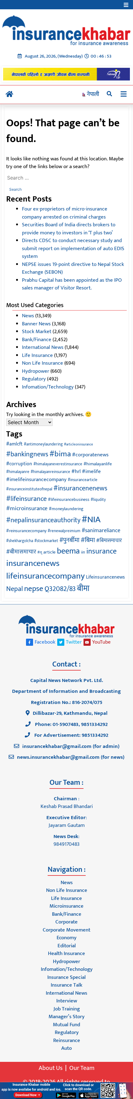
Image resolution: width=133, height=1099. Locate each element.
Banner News (36, 323)
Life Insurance (37, 355)
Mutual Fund (66, 1024)
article (49, 552)
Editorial (67, 945)
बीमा (83, 588)
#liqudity (98, 500)
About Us (50, 1068)
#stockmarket (46, 541)
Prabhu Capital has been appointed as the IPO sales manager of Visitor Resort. (72, 284)
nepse (33, 588)
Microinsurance (66, 906)
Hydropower (35, 371)
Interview (66, 1001)
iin (83, 552)
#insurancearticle (82, 480)
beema (68, 551)
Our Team (81, 1068)
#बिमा (88, 540)
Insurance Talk (66, 985)
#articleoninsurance (78, 444)
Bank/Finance (36, 339)
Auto (66, 1048)
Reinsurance (66, 1040)
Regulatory (34, 379)
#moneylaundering (66, 508)
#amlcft (14, 444)
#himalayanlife (98, 464)
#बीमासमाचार (21, 552)
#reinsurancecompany (26, 530)
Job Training (67, 1009)
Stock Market (36, 331)
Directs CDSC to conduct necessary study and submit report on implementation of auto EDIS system (73, 248)
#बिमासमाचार (109, 540)
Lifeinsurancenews (105, 577)
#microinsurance (27, 508)
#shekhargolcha (19, 541)
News (28, 315)
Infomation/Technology (48, 387)
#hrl (76, 471)
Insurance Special (66, 977)
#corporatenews (90, 454)
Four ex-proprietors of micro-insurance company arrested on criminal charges (64, 213)
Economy (66, 937)
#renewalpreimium (64, 531)
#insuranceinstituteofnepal (29, 489)
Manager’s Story (66, 1016)
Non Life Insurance (42, 363)
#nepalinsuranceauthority (43, 520)
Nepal (14, 589)
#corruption (19, 464)
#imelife (91, 471)
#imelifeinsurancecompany (36, 479)
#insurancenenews (80, 488)
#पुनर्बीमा (69, 540)
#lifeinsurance (26, 499)
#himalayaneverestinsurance (57, 464)
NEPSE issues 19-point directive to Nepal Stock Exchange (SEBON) (73, 268)
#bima (60, 453)
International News (42, 347)
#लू (39, 552)
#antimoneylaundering (43, 444)
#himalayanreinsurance (50, 472)
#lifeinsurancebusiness (68, 499)
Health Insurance (66, 953)
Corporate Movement (66, 930)
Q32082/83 (60, 589)
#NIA (91, 519)
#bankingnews (27, 454)
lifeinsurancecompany (45, 576)
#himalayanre (17, 472)
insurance (101, 551)
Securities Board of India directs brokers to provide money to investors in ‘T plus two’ (68, 228)
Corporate (66, 922)
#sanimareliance (101, 530)
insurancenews (32, 563)
